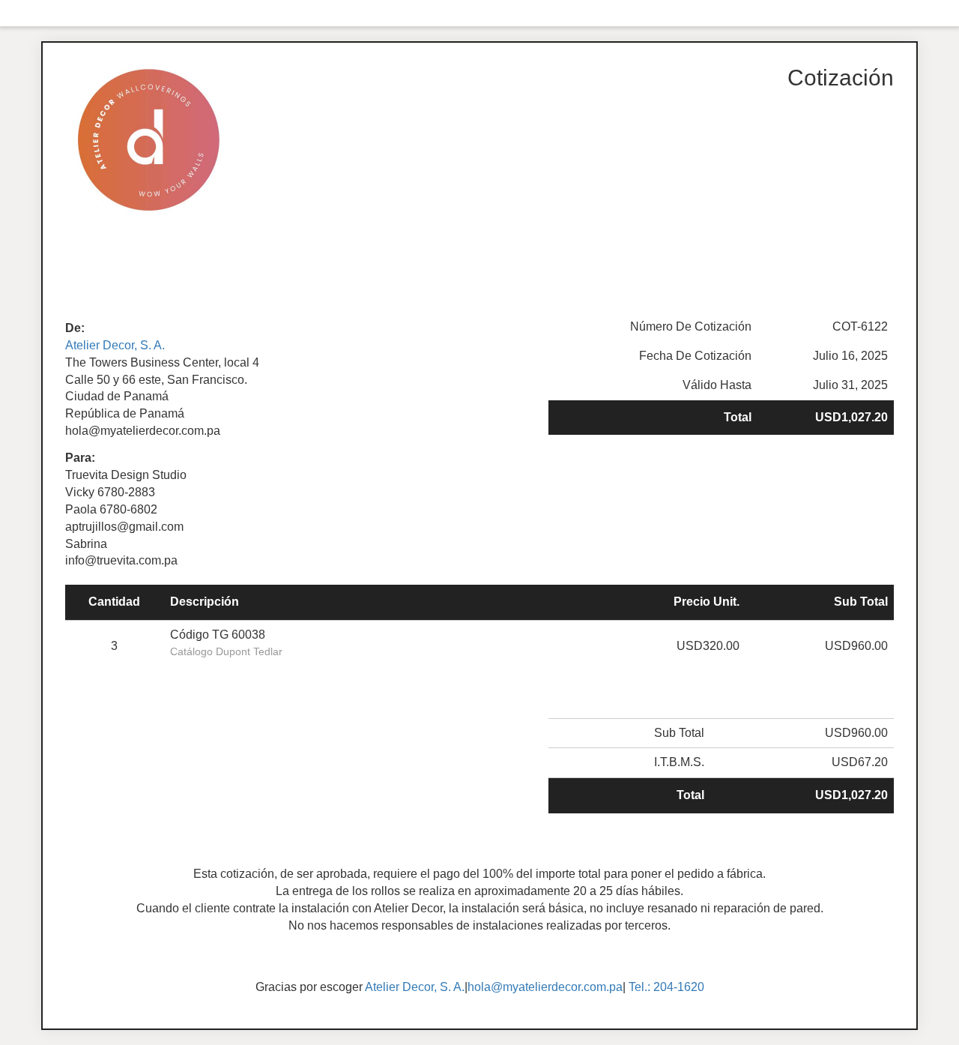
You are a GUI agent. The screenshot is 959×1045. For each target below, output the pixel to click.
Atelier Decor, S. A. (115, 345)
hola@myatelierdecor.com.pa (545, 987)
